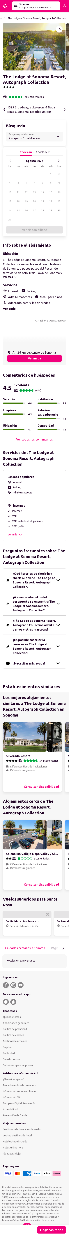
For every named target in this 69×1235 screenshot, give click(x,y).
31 (9, 219)
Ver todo (9, 308)
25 (18, 210)
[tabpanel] (34, 961)
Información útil (12, 1097)
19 (26, 201)
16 (59, 192)
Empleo (7, 1047)
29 (50, 210)
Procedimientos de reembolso (20, 1085)
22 (50, 201)
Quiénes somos (12, 1017)
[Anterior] (10, 161)
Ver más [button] (12, 534)
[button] (34, 46)
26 (26, 210)
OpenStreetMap (57, 320)
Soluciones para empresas (18, 1065)
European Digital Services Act (20, 1103)
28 (42, 210)
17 (9, 201)
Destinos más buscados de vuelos (22, 1129)
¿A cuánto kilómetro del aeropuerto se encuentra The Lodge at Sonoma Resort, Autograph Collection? (34, 604)
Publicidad (9, 1053)
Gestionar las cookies (15, 1041)
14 (42, 192)
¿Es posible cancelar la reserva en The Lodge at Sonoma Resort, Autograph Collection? (32, 646)
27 (34, 210)
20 (34, 201)
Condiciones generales (16, 1023)
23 (59, 201)
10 (9, 192)
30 (59, 210)
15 (50, 192)
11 (18, 192)
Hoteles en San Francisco (21, 960)
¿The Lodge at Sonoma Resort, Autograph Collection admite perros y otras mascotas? (34, 625)
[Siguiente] (58, 161)
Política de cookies (13, 1035)
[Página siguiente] (63, 948)
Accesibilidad (10, 1109)
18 (18, 201)
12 (26, 192)
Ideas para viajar (12, 1153)
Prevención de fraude (15, 1115)
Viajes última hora (13, 1147)
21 (42, 201)
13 (34, 192)
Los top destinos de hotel (17, 1135)
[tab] (25, 948)
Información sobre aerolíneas (19, 1091)
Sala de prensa (11, 1059)
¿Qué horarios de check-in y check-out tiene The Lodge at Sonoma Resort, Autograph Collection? (34, 580)
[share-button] (59, 29)
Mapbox (42, 320)
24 (9, 210)
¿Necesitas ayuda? (13, 1079)
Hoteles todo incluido (15, 1141)
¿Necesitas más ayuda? (29, 663)
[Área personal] (64, 6)
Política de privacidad (15, 1029)
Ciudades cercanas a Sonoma (25, 948)
